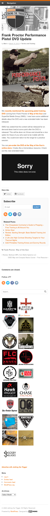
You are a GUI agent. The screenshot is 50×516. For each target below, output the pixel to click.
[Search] (45, 291)
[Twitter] (10, 214)
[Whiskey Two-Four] (9, 380)
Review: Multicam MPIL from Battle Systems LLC (19, 255)
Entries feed (8, 479)
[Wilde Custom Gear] (9, 348)
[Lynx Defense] (24, 315)
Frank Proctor (9, 250)
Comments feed (9, 482)
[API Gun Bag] (9, 428)
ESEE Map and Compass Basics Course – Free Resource (28, 257)
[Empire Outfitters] (25, 428)
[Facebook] (15, 214)
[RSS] (6, 214)
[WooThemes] (32, 511)
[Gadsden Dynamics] (9, 328)
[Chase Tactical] (25, 396)
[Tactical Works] (25, 364)
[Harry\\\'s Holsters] (9, 312)
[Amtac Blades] (25, 312)
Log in (6, 477)
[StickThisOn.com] (25, 380)
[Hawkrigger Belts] (9, 396)
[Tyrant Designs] (9, 444)
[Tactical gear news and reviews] (16, 27)
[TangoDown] (25, 348)
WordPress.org (9, 485)
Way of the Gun (22, 250)
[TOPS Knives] (25, 331)
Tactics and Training (28, 43)
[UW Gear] (25, 444)
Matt (5, 43)
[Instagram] (20, 214)
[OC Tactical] (25, 412)
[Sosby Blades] (9, 460)
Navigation (11, 3)
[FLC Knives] (9, 364)
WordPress (14, 511)
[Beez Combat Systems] (9, 412)
